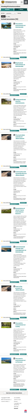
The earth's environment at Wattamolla (20, 25)
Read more (23, 57)
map (9, 16)
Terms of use (17, 399)
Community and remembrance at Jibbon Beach (21, 173)
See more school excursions (14, 393)
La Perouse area (16, 383)
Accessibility (17, 397)
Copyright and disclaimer (17, 404)
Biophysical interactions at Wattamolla (20, 64)
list (4, 16)
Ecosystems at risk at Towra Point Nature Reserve (20, 210)
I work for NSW (4, 401)
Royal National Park (17, 161)
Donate (16, 408)
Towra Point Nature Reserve (19, 236)
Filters (21, 9)
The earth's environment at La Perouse (20, 360)
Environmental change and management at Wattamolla (20, 249)
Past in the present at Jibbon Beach (19, 288)
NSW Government (5, 399)
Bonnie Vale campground (18, 126)
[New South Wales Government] (25, 411)
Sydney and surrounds (19, 162)
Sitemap (16, 406)
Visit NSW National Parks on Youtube (8, 414)
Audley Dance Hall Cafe (18, 349)
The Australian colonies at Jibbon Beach (20, 136)
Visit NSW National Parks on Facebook (2, 414)
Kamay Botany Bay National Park (18, 384)
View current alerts (7, 57)
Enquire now (13, 58)
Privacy (16, 401)
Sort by (2, 13)
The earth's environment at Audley (20, 324)
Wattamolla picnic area (18, 52)
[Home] (3, 2)
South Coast (22, 162)
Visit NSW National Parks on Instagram (5, 414)
